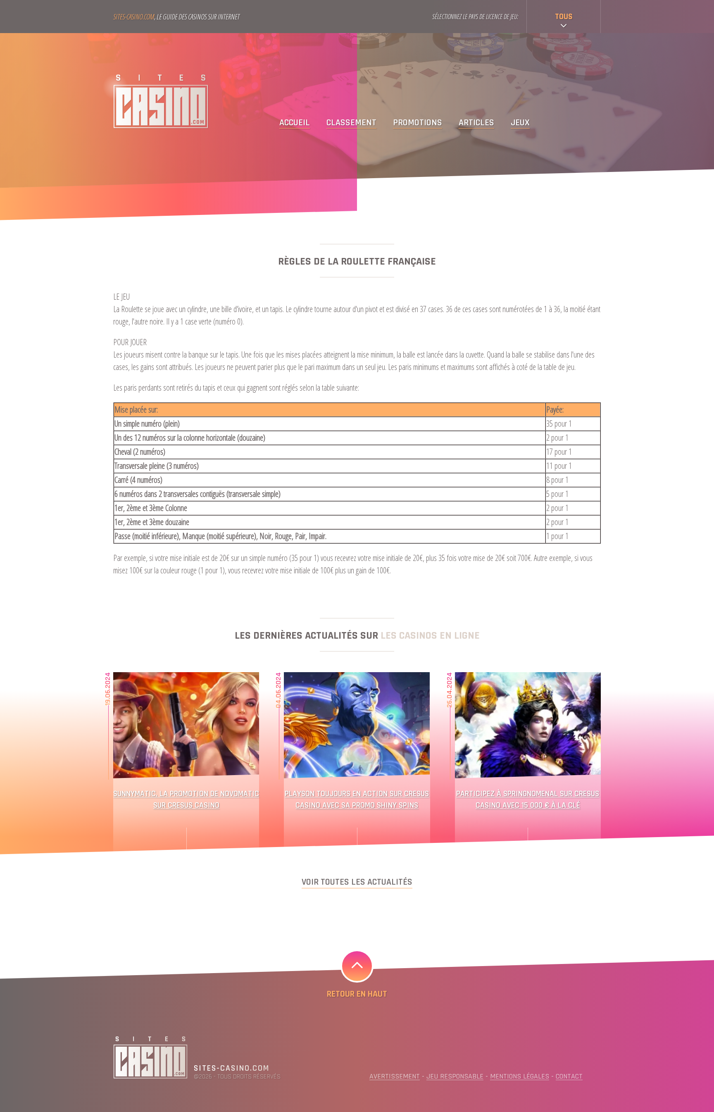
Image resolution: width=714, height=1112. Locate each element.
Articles (476, 123)
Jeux (520, 123)
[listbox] (563, 16)
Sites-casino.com (133, 16)
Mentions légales (519, 1076)
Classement (351, 123)
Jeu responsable (454, 1076)
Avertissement (394, 1076)
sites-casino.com (231, 1068)
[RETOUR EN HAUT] (357, 966)
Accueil (294, 123)
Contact (569, 1076)
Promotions (417, 123)
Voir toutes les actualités (357, 882)
